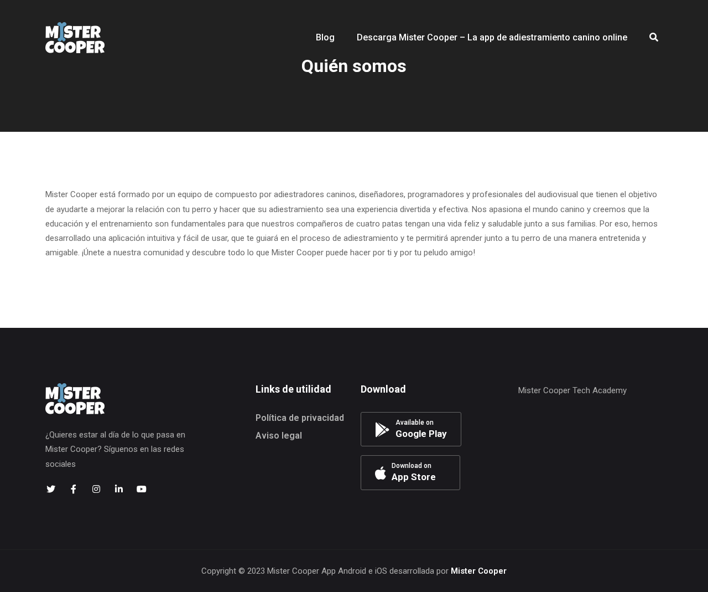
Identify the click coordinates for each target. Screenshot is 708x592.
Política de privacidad (300, 418)
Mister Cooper (479, 571)
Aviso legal (279, 435)
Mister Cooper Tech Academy (572, 390)
